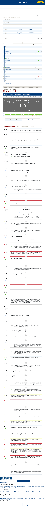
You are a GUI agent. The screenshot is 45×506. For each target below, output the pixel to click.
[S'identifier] (35, 2)
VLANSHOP (26, 498)
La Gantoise (30, 33)
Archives (24, 487)
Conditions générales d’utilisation (6, 501)
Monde (5, 486)
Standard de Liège (31, 32)
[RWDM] (5, 63)
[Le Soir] (23, 2)
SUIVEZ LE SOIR (32, 498)
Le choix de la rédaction (13, 487)
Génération (42, 486)
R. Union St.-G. (20, 25)
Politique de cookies (29, 501)
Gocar (40, 491)
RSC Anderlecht (8, 60)
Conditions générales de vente (19, 501)
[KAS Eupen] (5, 65)
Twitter (43, 498)
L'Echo (23, 497)
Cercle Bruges (20, 29)
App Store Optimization (19, 498)
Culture (14, 486)
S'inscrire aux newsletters (23, 481)
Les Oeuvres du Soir (34, 493)
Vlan (40, 497)
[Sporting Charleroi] (5, 70)
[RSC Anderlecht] (5, 60)
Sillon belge (12, 498)
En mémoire (7, 498)
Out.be (20, 497)
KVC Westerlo (20, 33)
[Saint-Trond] (5, 58)
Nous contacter (23, 491)
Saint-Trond (7, 58)
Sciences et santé (26, 486)
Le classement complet (8, 83)
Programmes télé (11, 491)
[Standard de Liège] (5, 74)
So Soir (34, 486)
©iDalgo (4, 476)
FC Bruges (7, 51)
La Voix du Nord (36, 497)
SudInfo (26, 497)
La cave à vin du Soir (10, 493)
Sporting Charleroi (19, 32)
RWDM (13, 111)
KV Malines (31, 111)
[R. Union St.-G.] (5, 47)
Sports (11, 486)
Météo (7, 491)
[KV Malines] (5, 72)
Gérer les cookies (41, 493)
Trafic (4, 491)
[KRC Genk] (5, 56)
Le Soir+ (31, 486)
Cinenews (17, 497)
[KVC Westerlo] (5, 76)
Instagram (3, 499)
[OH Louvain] (5, 79)
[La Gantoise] (5, 49)
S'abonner (40, 2)
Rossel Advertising (6, 497)
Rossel (1, 497)
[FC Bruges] (5, 51)
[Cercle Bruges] (5, 67)
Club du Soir (17, 491)
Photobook (27, 493)
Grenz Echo (30, 497)
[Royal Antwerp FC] (5, 54)
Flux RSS (8, 499)
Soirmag (38, 486)
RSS (27, 491)
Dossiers (20, 487)
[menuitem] (5, 504)
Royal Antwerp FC (8, 53)
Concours (30, 491)
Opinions (18, 486)
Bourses (1, 491)
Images (7, 487)
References (12, 497)
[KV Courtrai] (5, 81)
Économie (8, 486)
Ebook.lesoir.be (3, 493)
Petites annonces (35, 491)
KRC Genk (30, 29)
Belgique (1, 486)
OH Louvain (30, 25)
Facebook (39, 498)
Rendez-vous (2, 498)
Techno (21, 486)
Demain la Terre (3, 487)
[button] (2, 2)
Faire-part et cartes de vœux (19, 493)
